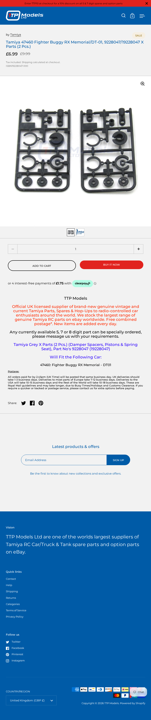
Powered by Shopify (132, 703)
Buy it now (111, 264)
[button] (138, 249)
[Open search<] (124, 16)
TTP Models (111, 703)
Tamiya (15, 34)
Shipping (27, 62)
